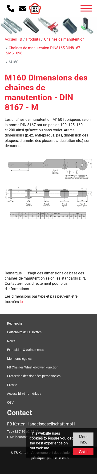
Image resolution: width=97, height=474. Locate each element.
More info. (83, 439)
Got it (83, 451)
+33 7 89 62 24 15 (25, 431)
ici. (22, 302)
